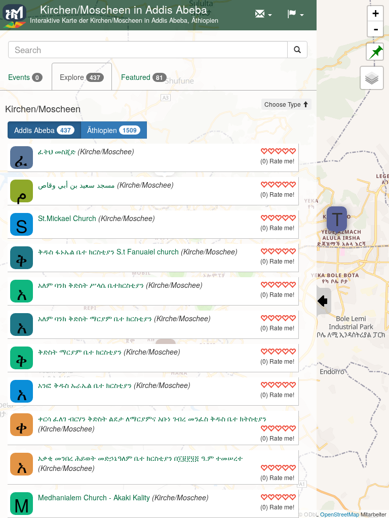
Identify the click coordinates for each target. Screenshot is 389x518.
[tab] (158, 49)
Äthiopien (112, 130)
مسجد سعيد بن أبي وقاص (76, 185)
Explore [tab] (80, 77)
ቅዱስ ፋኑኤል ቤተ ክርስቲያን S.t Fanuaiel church (108, 251)
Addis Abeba (42, 130)
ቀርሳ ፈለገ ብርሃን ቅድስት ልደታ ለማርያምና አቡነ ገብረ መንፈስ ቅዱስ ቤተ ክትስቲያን (152, 418)
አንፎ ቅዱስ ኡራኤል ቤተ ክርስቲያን (85, 385)
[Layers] (372, 78)
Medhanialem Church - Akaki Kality (94, 497)
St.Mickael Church (67, 218)
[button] (264, 14)
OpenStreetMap (339, 514)
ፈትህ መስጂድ (56, 151)
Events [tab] (23, 77)
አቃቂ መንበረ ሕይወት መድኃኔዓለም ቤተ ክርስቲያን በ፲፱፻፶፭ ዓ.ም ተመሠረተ (140, 458)
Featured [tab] (142, 77)
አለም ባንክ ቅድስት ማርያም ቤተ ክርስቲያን (95, 318)
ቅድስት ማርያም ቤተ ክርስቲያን (80, 352)
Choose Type (283, 104)
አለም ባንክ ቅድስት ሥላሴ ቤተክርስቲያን (91, 285)
